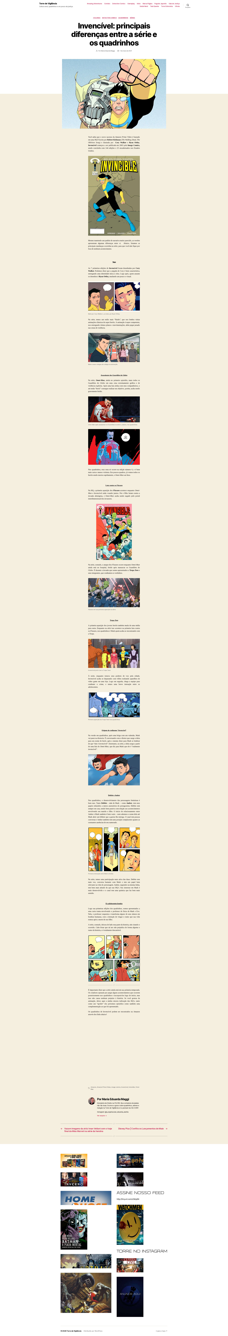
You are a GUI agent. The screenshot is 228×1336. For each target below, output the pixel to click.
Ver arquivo (102, 1116)
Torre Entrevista (167, 6)
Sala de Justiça (174, 4)
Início (138, 4)
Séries (132, 18)
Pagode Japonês (160, 4)
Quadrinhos (123, 18)
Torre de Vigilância (48, 3)
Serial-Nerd (144, 6)
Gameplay (131, 4)
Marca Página (147, 4)
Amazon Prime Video (104, 1087)
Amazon (93, 1087)
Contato (107, 4)
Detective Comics (118, 4)
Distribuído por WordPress (93, 1331)
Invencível (124, 1087)
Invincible (132, 1087)
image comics (116, 1087)
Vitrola (177, 6)
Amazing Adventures (94, 4)
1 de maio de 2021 (126, 51)
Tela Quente (154, 6)
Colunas (96, 18)
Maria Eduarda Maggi (108, 51)
